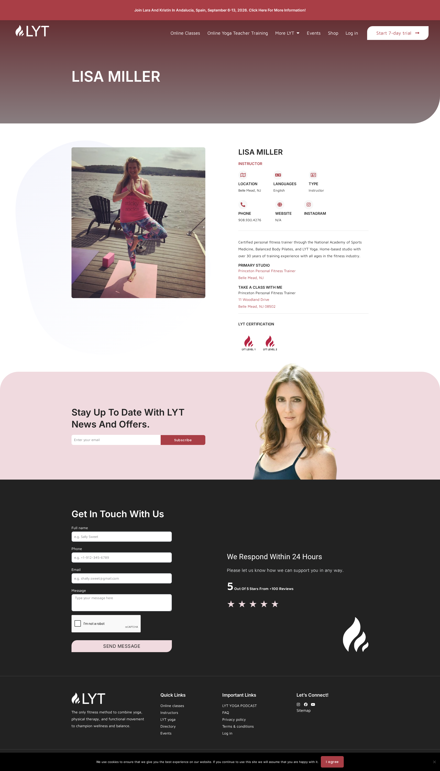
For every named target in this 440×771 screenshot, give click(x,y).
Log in (352, 33)
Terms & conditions (238, 726)
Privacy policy (234, 719)
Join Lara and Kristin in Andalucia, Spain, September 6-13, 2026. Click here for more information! (220, 10)
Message (79, 590)
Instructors (169, 712)
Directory (168, 726)
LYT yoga (168, 719)
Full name (80, 528)
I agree (332, 762)
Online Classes (185, 33)
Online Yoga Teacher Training (237, 33)
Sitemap (304, 710)
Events (314, 33)
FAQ (225, 712)
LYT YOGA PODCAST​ (239, 706)
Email (76, 569)
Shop (333, 33)
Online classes (172, 706)
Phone (77, 549)
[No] (434, 762)
